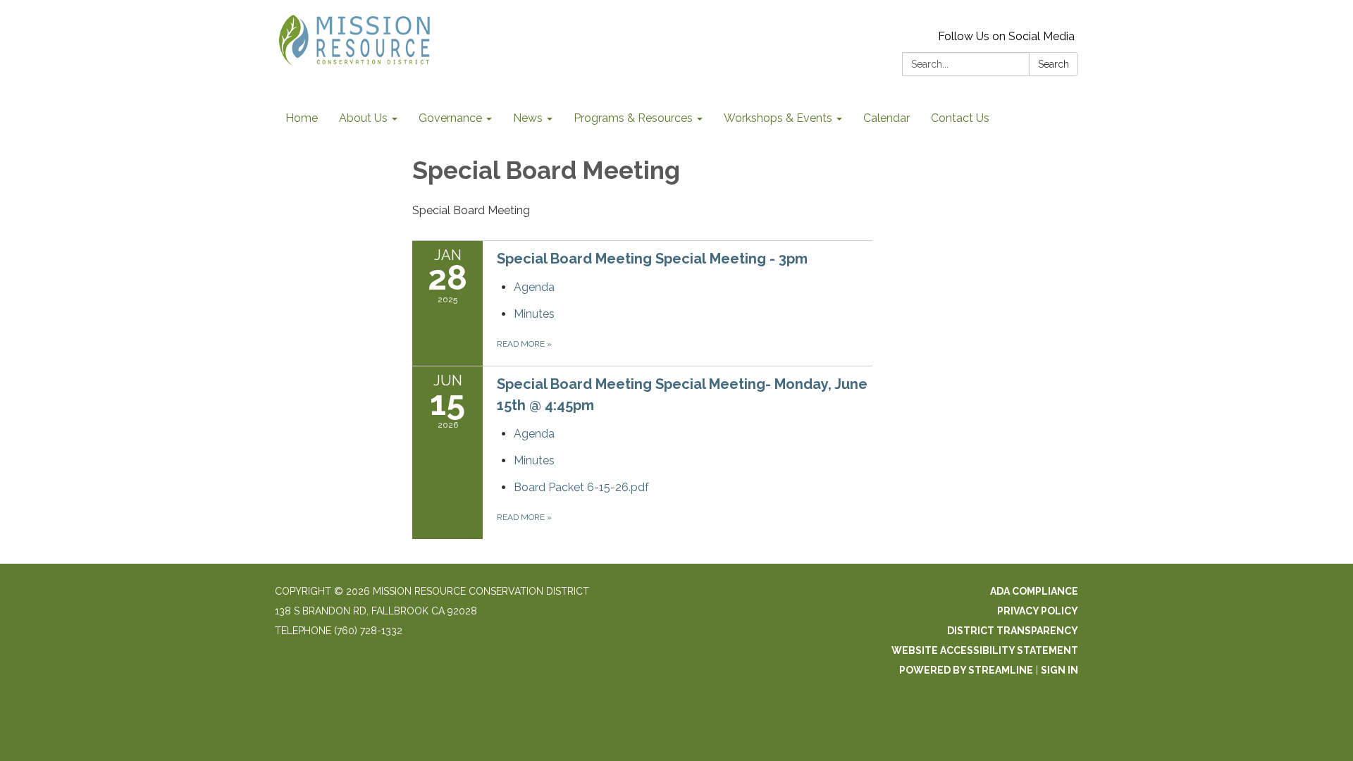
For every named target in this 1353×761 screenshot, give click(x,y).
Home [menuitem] (301, 118)
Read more (524, 344)
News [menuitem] (528, 118)
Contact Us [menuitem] (960, 118)
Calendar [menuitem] (886, 118)
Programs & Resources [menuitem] (633, 118)
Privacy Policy (1037, 611)
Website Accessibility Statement (984, 650)
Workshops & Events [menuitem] (778, 118)
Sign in (1059, 670)
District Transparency (1012, 630)
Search (1053, 64)
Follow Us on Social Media (1006, 36)
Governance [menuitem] (450, 118)
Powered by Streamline (966, 670)
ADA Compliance (1034, 591)
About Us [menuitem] (363, 118)
